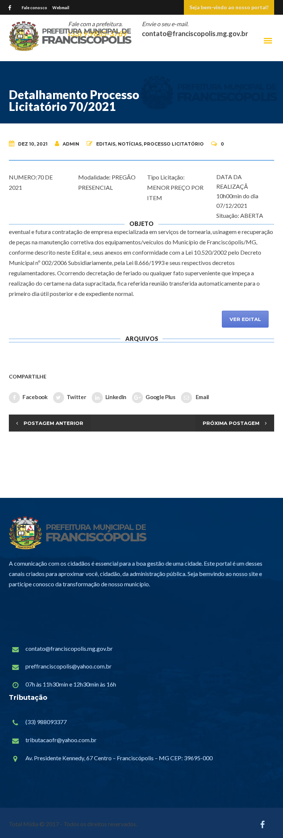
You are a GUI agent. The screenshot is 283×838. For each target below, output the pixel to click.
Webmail (60, 7)
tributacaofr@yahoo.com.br (61, 739)
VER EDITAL (245, 319)
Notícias (130, 144)
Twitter (76, 396)
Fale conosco (34, 7)
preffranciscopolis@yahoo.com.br (68, 666)
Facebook (35, 396)
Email (202, 396)
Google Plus (160, 396)
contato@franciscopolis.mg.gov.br (69, 648)
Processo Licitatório (174, 144)
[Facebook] (11, 7)
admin (71, 144)
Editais (105, 144)
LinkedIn (116, 396)
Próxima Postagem (231, 423)
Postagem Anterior (53, 423)
